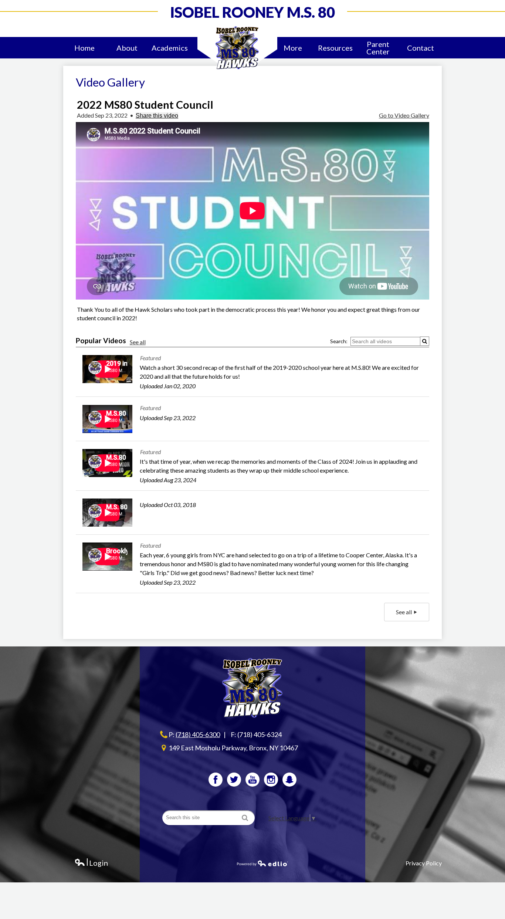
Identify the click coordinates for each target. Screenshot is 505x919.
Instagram (271, 780)
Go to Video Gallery (404, 115)
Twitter (234, 780)
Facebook (216, 780)
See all (138, 341)
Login (91, 863)
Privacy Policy (424, 862)
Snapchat (289, 780)
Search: (339, 341)
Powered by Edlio (262, 863)
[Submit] (424, 341)
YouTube (252, 780)
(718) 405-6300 (198, 734)
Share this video (157, 115)
